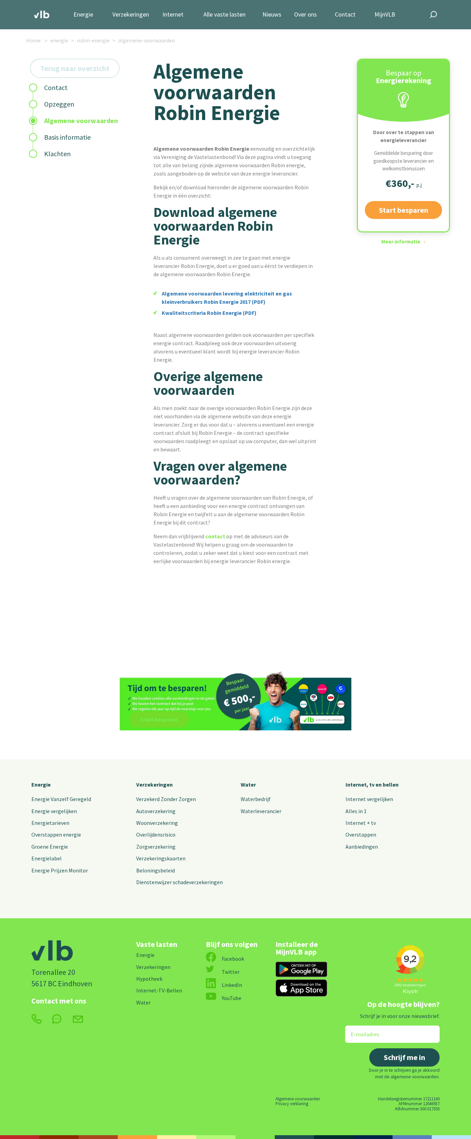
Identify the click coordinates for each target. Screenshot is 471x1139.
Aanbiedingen (361, 846)
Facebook (233, 958)
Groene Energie (49, 846)
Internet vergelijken (369, 799)
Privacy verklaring (291, 1103)
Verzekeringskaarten (161, 858)
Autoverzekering (156, 811)
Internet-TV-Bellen (159, 990)
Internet (172, 14)
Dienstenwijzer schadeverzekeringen (179, 882)
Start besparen (403, 210)
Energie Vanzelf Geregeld (61, 799)
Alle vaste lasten (224, 14)
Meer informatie (400, 241)
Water (248, 784)
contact (215, 536)
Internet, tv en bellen (372, 784)
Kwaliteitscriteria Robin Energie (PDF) (209, 312)
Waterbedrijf (256, 799)
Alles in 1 (356, 811)
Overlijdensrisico (156, 834)
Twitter (231, 971)
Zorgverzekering (156, 846)
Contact (345, 14)
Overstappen (360, 834)
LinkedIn (232, 984)
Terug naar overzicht (74, 68)
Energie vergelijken (54, 811)
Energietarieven (50, 822)
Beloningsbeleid (155, 870)
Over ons (305, 14)
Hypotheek (149, 978)
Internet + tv (360, 822)
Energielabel (46, 858)
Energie (83, 14)
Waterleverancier (261, 811)
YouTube (231, 998)
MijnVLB (384, 14)
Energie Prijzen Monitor (59, 870)
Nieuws (271, 14)
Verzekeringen (130, 14)
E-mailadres (360, 1029)
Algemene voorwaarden (297, 1098)
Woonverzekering (157, 822)
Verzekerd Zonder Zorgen (166, 799)
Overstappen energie (56, 834)
